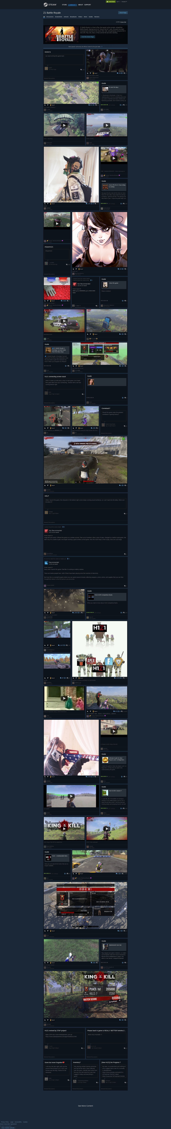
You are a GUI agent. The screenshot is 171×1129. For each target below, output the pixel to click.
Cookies (25, 1122)
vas (47, 878)
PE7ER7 (49, 1024)
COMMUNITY (72, 5)
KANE (48, 813)
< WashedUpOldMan (82, 1080)
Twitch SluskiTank (110, 424)
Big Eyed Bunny (79, 273)
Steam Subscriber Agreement (8, 1124)
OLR (90, 402)
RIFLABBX (106, 109)
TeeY (48, 338)
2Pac (48, 715)
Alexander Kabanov (109, 305)
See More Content (85, 1106)
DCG (50, 392)
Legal (11, 1122)
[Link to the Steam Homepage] (50, 6)
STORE (64, 5)
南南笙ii (49, 208)
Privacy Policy (5, 1122)
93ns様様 (77, 370)
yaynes (105, 748)
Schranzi (108, 1080)
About (80, 5)
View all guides (107, 110)
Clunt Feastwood (93, 77)
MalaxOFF (49, 142)
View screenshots (93, 340)
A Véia (48, 109)
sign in (117, 1)
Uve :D (91, 617)
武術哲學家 (49, 617)
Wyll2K (48, 489)
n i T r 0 (93, 1046)
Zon (48, 935)
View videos (49, 144)
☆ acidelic (51, 262)
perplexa (49, 682)
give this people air (109, 967)
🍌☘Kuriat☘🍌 (93, 338)
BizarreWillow (50, 846)
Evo (105, 781)
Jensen (91, 846)
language (124, 1)
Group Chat (123, 22)
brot (48, 370)
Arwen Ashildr (50, 585)
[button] (85, 34)
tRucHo (49, 967)
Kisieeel (51, 511)
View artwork (92, 79)
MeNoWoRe (107, 208)
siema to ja (78, 682)
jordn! (50, 67)
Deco (105, 813)
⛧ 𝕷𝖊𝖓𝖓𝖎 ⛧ (78, 305)
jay (47, 432)
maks (50, 1078)
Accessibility (18, 1122)
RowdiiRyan (50, 553)
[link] (8, 1128)
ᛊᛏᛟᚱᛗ (50, 1046)
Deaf (90, 142)
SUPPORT (87, 5)
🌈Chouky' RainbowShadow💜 (112, 175)
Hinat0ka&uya (50, 649)
